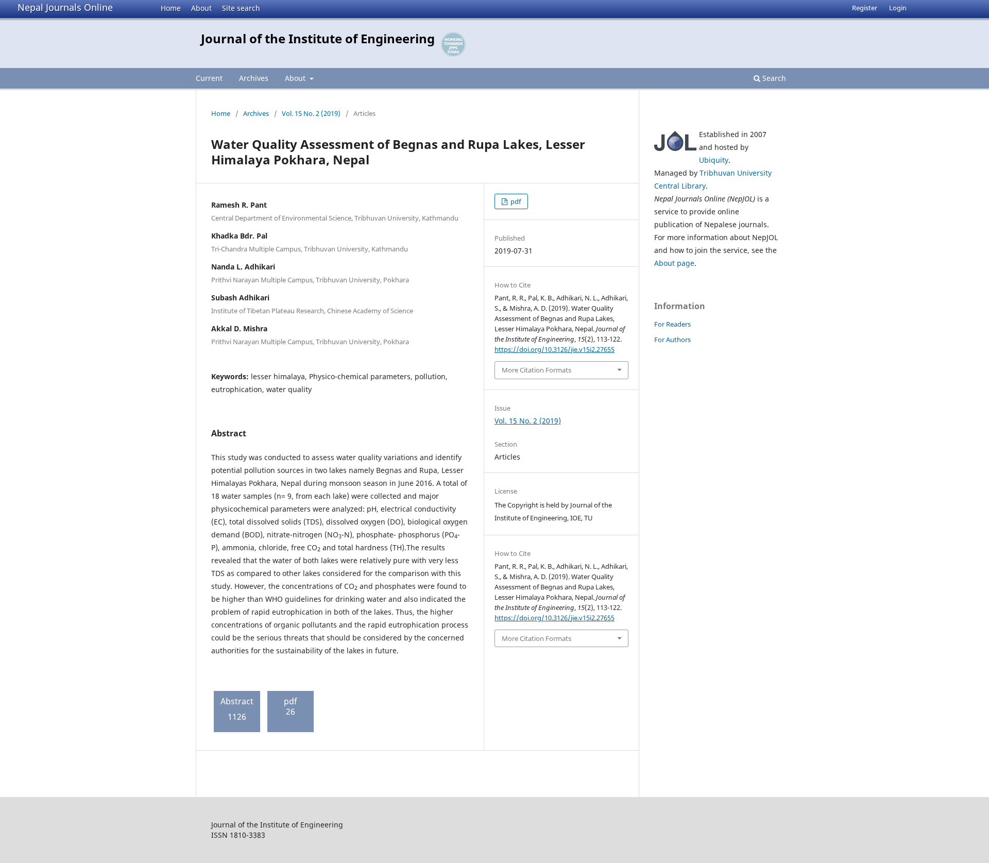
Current (209, 78)
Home (171, 8)
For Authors (672, 339)
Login (898, 7)
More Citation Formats (536, 370)
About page (674, 263)
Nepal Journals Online (65, 7)
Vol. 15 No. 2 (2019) (311, 113)
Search (773, 78)
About (201, 8)
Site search (241, 8)
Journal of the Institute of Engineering (318, 38)
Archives (253, 78)
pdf (515, 201)
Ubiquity (713, 160)
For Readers (672, 324)
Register (864, 7)
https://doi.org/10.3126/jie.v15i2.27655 (554, 349)
